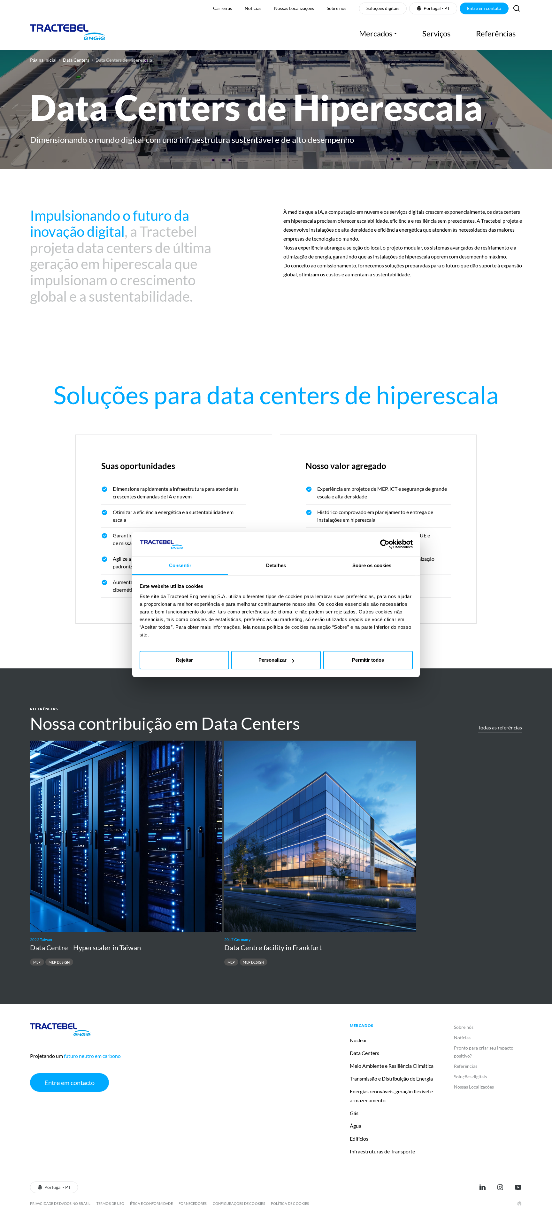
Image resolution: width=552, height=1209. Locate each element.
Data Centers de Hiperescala (124, 60)
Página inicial (43, 60)
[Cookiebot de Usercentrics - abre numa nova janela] (385, 544)
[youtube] (518, 1187)
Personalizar (272, 660)
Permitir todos (368, 660)
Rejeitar (184, 660)
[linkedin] (482, 1187)
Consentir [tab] (180, 565)
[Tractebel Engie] (67, 33)
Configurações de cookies (239, 1203)
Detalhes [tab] (276, 565)
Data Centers (76, 60)
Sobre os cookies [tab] (372, 565)
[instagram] (500, 1187)
